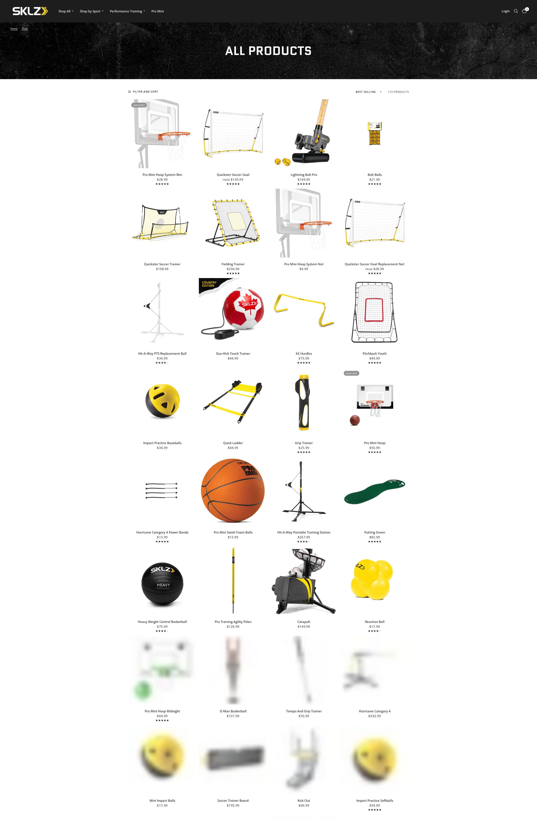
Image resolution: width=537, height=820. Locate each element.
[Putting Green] (374, 491)
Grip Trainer (304, 443)
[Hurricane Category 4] (374, 670)
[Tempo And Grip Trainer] (304, 670)
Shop (25, 28)
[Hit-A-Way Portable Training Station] (304, 491)
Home (14, 28)
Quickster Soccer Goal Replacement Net (374, 264)
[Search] (516, 11)
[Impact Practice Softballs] (374, 759)
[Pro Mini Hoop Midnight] (162, 670)
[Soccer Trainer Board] (233, 759)
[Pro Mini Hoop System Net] (304, 223)
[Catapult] (304, 580)
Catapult (303, 622)
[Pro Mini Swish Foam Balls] (233, 491)
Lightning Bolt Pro (304, 175)
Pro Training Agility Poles (233, 622)
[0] (523, 11)
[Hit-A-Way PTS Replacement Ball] (162, 312)
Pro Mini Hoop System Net (304, 264)
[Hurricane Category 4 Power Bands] (162, 491)
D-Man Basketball (233, 711)
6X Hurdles (304, 353)
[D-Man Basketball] (233, 670)
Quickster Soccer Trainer (162, 264)
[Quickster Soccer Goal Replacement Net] (374, 223)
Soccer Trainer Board (233, 800)
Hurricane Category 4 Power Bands (162, 532)
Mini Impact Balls (162, 800)
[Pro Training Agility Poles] (233, 580)
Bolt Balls (375, 175)
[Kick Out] (304, 759)
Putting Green (374, 532)
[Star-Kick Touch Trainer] (233, 312)
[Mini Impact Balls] (162, 759)
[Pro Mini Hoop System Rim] (162, 133)
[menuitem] (66, 11)
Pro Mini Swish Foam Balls (233, 532)
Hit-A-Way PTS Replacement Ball (162, 353)
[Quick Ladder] (233, 401)
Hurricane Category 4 (375, 711)
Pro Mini (157, 11)
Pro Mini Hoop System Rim (162, 175)
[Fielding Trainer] (233, 223)
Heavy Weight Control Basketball (162, 622)
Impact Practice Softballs (374, 800)
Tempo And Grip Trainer (304, 711)
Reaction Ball (375, 622)
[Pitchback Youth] (374, 312)
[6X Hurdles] (304, 312)
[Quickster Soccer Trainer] (162, 223)
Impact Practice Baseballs (162, 443)
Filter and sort (145, 91)
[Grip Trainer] (304, 401)
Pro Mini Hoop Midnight (162, 711)
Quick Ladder (233, 443)
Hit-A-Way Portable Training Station (303, 532)
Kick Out (304, 800)
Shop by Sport (90, 11)
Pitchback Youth (375, 353)
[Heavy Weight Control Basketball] (162, 580)
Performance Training (126, 11)
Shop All (64, 11)
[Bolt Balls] (374, 133)
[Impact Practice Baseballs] (162, 401)
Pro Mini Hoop (374, 443)
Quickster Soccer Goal (233, 175)
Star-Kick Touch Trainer (233, 353)
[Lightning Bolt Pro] (304, 133)
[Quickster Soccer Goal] (233, 133)
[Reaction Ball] (374, 580)
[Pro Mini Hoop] (374, 401)
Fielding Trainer (233, 264)
